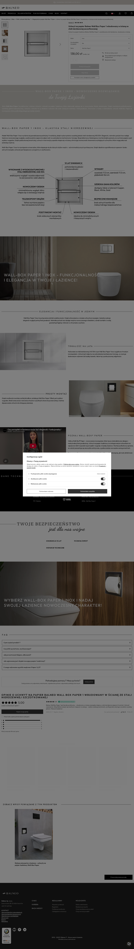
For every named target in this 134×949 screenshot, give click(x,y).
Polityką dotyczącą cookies (71, 464)
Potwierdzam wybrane (46, 491)
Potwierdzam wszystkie (87, 491)
